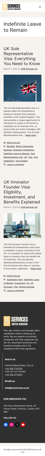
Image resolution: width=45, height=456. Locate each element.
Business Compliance (23, 150)
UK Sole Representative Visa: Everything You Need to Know (22, 56)
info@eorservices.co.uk (17, 388)
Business (8, 150)
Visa (30, 157)
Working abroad (26, 287)
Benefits (11, 146)
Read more (30, 135)
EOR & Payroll (13, 143)
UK (25, 157)
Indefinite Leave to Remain (16, 153)
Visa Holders (21, 161)
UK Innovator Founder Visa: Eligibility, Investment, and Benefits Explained (22, 191)
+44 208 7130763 (13, 368)
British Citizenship (24, 146)
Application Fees (15, 279)
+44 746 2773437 (14, 374)
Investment (20, 283)
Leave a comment (15, 164)
